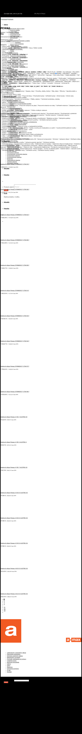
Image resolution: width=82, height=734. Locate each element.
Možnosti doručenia (13, 662)
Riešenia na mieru (12, 721)
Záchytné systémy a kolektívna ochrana (16, 7)
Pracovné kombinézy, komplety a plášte (18, 41)
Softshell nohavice (15, 59)
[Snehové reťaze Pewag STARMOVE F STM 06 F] (10, 186)
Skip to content (5, 1)
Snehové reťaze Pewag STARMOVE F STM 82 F (15, 215)
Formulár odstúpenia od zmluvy (16, 659)
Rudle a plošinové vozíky (14, 701)
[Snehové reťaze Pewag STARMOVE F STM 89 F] (10, 262)
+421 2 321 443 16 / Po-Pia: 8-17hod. (16, 16)
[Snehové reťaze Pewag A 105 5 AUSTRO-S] (10, 439)
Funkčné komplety (15, 42)
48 (4, 609)
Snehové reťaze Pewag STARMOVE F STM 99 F (15, 139)
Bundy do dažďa (15, 30)
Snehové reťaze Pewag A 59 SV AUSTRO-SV (14, 543)
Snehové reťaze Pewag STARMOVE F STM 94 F (15, 341)
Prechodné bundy (15, 34)
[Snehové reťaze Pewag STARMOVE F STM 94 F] (10, 338)
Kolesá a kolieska (12, 697)
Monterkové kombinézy (17, 44)
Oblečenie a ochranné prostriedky (14, 4)
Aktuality (6, 727)
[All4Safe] (7, 19)
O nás (8, 670)
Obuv (8, 665)
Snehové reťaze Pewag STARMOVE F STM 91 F (15, 290)
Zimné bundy (14, 37)
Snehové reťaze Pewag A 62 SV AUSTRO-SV (14, 594)
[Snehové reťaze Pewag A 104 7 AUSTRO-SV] (10, 414)
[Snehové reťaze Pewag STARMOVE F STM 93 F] (10, 313)
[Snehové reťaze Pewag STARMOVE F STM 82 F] (10, 212)
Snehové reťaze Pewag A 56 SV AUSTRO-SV (14, 492)
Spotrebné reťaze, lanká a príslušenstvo (19, 703)
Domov (3, 32)
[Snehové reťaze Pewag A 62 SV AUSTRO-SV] (10, 591)
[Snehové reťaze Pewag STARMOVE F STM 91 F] (10, 287)
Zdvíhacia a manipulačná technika (14, 6)
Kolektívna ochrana (13, 716)
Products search (9, 680)
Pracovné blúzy (14, 33)
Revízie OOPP (11, 693)
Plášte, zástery (14, 45)
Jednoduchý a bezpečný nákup (16, 652)
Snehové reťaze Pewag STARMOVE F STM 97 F (15, 366)
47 (4, 607)
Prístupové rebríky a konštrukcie (17, 719)
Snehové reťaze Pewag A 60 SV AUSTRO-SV (14, 568)
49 (4, 610)
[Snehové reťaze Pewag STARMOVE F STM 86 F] (10, 237)
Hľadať (18, 91)
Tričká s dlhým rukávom (17, 65)
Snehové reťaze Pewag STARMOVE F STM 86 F (15, 240)
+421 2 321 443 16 (28, 13)
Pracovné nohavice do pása (18, 56)
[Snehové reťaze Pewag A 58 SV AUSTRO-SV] (10, 515)
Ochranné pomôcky (13, 668)
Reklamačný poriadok (13, 657)
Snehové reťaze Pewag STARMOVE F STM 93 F (15, 316)
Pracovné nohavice (12, 53)
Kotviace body (11, 717)
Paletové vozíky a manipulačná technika (19, 700)
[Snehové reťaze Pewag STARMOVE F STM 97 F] (10, 363)
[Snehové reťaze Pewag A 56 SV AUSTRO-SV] (10, 490)
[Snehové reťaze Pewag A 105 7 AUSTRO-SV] (10, 464)
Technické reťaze (12, 705)
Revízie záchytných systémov (16, 722)
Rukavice (9, 667)
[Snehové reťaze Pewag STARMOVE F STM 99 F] (10, 136)
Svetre (12, 51)
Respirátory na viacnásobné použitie (20, 103)
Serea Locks (8, 11)
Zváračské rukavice (12, 163)
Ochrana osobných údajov (15, 656)
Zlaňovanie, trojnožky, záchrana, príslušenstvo (23, 122)
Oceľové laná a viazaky (14, 698)
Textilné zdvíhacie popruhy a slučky (18, 706)
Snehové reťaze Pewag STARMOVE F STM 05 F (15, 164)
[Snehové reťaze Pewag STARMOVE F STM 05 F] (10, 161)
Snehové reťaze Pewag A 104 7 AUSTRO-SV (14, 417)
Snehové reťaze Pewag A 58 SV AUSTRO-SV (14, 518)
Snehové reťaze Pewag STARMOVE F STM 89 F (15, 265)
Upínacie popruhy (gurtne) (15, 708)
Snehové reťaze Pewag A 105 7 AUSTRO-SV (14, 467)
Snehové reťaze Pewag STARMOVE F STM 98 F (15, 391)
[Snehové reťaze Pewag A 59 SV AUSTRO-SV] (10, 540)
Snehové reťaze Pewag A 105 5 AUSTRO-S (14, 442)
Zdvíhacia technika (13, 709)
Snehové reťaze (9, 9)
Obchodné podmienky (13, 654)
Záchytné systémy (13, 714)
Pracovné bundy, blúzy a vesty (15, 28)
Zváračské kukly (14, 137)
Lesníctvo (10, 711)
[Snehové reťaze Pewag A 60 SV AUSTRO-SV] (10, 565)
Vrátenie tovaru (11, 660)
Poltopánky (10, 88)
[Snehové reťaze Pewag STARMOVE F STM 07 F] (10, 111)
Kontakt (9, 672)
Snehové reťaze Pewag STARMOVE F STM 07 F (15, 113)
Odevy (6, 24)
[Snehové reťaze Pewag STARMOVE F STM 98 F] (10, 389)
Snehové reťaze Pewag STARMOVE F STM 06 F (15, 189)
